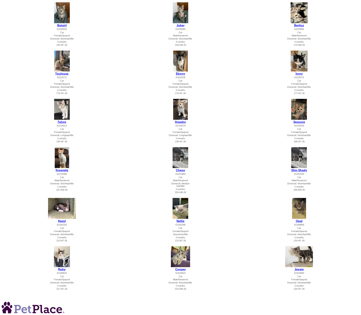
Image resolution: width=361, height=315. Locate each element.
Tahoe (61, 122)
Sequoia (299, 122)
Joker (180, 25)
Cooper (180, 269)
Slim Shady (299, 170)
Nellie (180, 221)
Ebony (180, 73)
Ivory (299, 73)
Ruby (62, 269)
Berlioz (299, 25)
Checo (180, 170)
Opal (299, 221)
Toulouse (62, 73)
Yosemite (61, 170)
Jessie (299, 269)
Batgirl (62, 25)
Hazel (62, 221)
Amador (180, 122)
